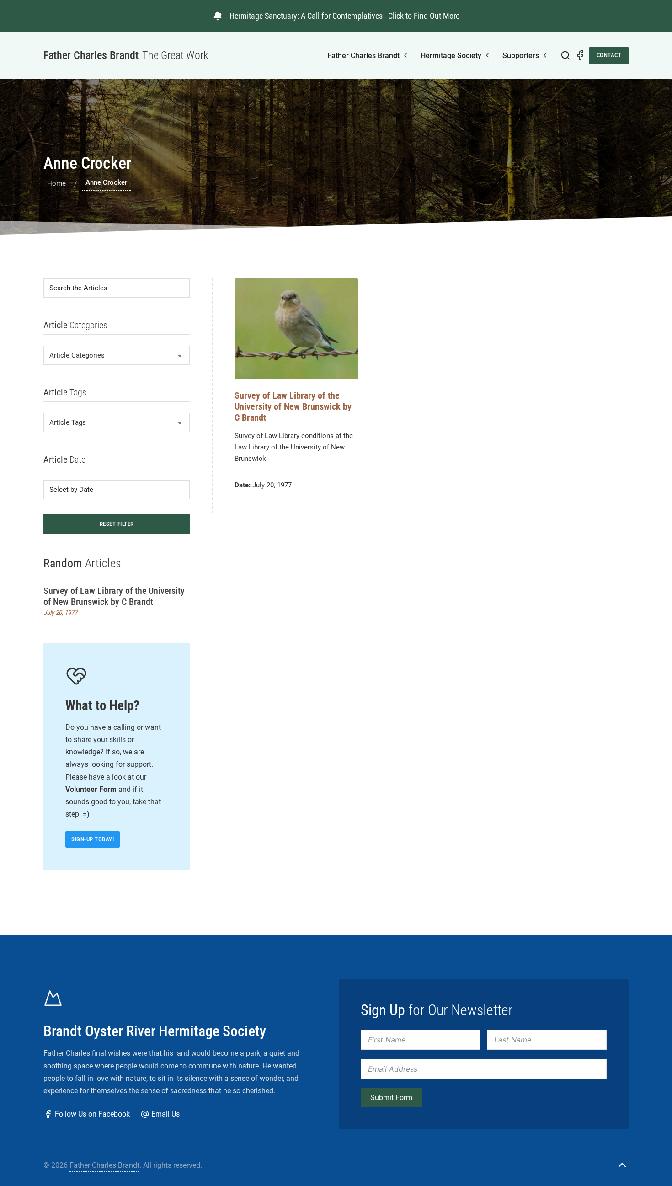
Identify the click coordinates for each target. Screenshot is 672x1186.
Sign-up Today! (92, 839)
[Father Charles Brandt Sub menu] (405, 55)
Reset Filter (117, 523)
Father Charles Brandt (363, 55)
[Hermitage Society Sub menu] (487, 55)
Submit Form (391, 1097)
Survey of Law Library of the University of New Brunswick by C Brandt (114, 596)
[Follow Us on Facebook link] (580, 55)
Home (56, 183)
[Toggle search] (565, 55)
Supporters (520, 55)
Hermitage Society (451, 55)
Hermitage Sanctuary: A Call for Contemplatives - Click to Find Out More (344, 16)
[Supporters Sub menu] (545, 55)
